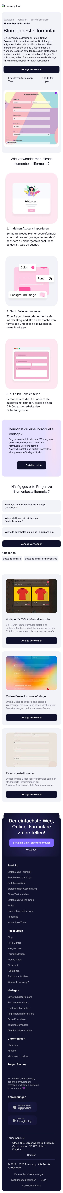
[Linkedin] (10, 1071)
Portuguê (33, 1135)
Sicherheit (13, 965)
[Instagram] (16, 1071)
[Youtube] (29, 1071)
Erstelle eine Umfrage (19, 877)
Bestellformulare (12, 558)
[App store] (24, 1107)
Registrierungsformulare (21, 1013)
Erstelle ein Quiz (16, 883)
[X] (23, 1071)
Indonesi (32, 1130)
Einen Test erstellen (18, 894)
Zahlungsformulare (18, 1024)
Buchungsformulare (18, 1002)
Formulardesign (16, 953)
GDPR (44, 1179)
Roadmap (13, 916)
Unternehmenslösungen (20, 911)
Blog (10, 937)
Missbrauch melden (18, 1056)
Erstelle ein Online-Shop (21, 899)
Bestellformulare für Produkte (41, 558)
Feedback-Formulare (19, 1008)
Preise (11, 905)
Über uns (13, 1045)
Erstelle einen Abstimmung (22, 888)
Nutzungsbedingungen (23, 1179)
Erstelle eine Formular (19, 871)
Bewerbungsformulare (20, 996)
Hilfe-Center (14, 942)
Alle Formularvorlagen (20, 1030)
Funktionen (13, 970)
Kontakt (12, 1050)
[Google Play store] (24, 1120)
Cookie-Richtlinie (31, 1185)
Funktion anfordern (18, 976)
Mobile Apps (15, 959)
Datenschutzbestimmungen (29, 1174)
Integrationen (15, 948)
